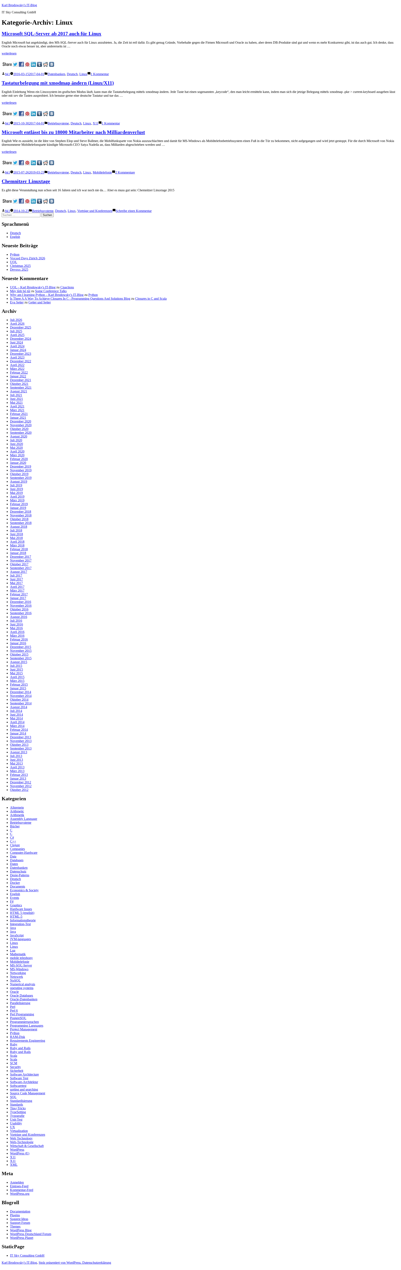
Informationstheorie (23, 920)
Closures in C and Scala (151, 298)
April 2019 (17, 496)
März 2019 (17, 500)
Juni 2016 (16, 624)
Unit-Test (16, 1119)
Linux (83, 74)
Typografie (17, 1116)
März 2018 (17, 545)
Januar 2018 (18, 553)
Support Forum (20, 1222)
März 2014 (17, 726)
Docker (15, 882)
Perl (12, 1007)
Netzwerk (16, 976)
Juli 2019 (16, 485)
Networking (18, 973)
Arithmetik (17, 815)
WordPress (17, 1149)
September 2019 (21, 478)
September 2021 (21, 387)
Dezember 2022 (20, 361)
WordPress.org (19, 1193)
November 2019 (21, 470)
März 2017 (17, 590)
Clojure (15, 845)
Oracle (14, 991)
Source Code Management (27, 1093)
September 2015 (21, 658)
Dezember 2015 (20, 647)
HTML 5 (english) (22, 913)
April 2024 (17, 346)
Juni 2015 (16, 669)
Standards (16, 1104)
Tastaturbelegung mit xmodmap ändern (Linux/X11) (58, 83)
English (15, 237)
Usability (16, 1123)
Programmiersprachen (24, 1022)
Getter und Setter (39, 302)
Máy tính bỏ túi (20, 291)
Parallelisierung (20, 1003)
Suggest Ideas (19, 1219)
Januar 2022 (18, 376)
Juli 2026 (16, 320)
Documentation (20, 1211)
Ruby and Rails (20, 1048)
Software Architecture (24, 1074)
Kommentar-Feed (21, 1190)
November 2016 (21, 605)
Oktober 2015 (19, 654)
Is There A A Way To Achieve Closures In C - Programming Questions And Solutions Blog (70, 298)
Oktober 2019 (19, 474)
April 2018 (17, 541)
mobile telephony (21, 958)
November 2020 (21, 425)
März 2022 (17, 368)
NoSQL (15, 980)
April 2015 (17, 677)
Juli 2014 (16, 711)
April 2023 (17, 357)
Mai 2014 (16, 718)
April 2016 (17, 632)
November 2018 (21, 515)
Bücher (15, 826)
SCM (13, 1063)
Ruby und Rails (20, 1052)
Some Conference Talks (51, 291)
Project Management (23, 1029)
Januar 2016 (18, 643)
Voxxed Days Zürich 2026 (27, 258)
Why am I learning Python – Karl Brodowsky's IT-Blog (47, 295)
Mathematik (18, 954)
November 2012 (21, 786)
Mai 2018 (16, 538)
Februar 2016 (19, 639)
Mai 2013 (16, 763)
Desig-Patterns (19, 875)
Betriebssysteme (58, 123)
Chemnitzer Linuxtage (26, 181)
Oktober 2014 (19, 699)
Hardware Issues (21, 909)
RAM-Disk (17, 1037)
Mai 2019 (16, 493)
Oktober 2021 (19, 384)
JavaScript (17, 935)
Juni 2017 (16, 579)
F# (12, 901)
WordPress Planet (21, 1238)
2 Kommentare (125, 172)
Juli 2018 (16, 530)
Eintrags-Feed (19, 1186)
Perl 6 (14, 1010)
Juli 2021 (16, 395)
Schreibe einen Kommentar (134, 211)
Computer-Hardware (23, 852)
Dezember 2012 (20, 782)
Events (14, 898)
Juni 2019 (16, 489)
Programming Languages (26, 1025)
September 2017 (21, 568)
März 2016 (17, 635)
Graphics (16, 905)
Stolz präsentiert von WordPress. (60, 1262)
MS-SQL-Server (21, 965)
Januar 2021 (18, 417)
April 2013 (17, 767)
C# (12, 837)
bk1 (7, 74)
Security (15, 1067)
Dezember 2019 (20, 466)
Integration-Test (20, 924)
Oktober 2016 (19, 609)
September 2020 (21, 432)
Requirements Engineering (27, 1040)
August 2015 (18, 662)
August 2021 (18, 391)
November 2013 (21, 741)
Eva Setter (17, 302)
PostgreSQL (18, 1018)
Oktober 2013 (19, 744)
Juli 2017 (16, 575)
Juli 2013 (16, 756)
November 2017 (21, 560)
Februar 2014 (19, 729)
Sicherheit (16, 1070)
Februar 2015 (19, 684)
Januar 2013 (18, 778)
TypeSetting (18, 1112)
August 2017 (18, 571)
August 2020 (18, 436)
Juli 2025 (16, 331)
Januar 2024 (18, 350)
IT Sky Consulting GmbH (27, 1255)
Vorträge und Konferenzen (94, 211)
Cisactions (67, 287)
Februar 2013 (19, 774)
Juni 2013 (16, 759)
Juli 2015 (16, 665)
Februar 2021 (19, 414)
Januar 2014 (18, 733)
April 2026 (17, 323)
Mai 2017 (16, 583)
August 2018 (18, 526)
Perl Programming (22, 1014)
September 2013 (21, 748)
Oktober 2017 (19, 564)
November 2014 (21, 696)
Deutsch (72, 74)
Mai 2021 (16, 402)
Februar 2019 (19, 504)
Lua (12, 950)
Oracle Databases (21, 995)
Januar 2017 (18, 598)
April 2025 (17, 335)
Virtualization (19, 1131)
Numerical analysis (22, 984)
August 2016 (18, 617)
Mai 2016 (16, 628)
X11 (95, 123)
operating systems (21, 988)
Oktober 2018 (19, 519)
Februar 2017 (19, 594)
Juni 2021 (16, 399)
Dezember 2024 (20, 338)
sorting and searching (24, 1089)
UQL (13, 262)
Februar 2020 (19, 459)
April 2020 (17, 451)
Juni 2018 (16, 534)
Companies (17, 849)
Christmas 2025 (20, 266)
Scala (13, 1055)
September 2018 (21, 523)
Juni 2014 (16, 714)
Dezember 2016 (20, 602)
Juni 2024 (16, 342)
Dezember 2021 (20, 380)
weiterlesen (9, 53)
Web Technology (21, 1138)
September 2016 (21, 613)
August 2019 (18, 481)
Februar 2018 (19, 549)
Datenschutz (18, 871)
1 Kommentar (100, 74)
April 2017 (17, 587)
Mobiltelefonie (102, 172)
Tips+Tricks (18, 1108)
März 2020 (17, 455)
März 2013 (17, 771)
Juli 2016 (16, 620)
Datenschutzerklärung (96, 1262)
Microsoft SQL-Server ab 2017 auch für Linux (51, 33)
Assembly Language (23, 819)
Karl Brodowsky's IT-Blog (19, 5)
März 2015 (17, 681)
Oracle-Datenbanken (23, 999)
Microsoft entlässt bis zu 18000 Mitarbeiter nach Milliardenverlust (73, 132)
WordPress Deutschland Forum (30, 1234)
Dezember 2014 (20, 692)
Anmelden (17, 1182)
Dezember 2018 (20, 511)
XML (14, 1164)
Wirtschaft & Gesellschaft (27, 1146)
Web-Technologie (21, 1142)
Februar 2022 (19, 372)
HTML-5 (16, 916)
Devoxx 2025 (19, 269)
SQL (13, 1097)
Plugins (15, 1215)
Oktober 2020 (19, 429)
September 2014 (21, 703)
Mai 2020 (16, 447)
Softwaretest (18, 1085)
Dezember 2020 (20, 421)
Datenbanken (56, 74)
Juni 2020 (16, 444)
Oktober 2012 (19, 790)
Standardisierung (21, 1101)
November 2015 (21, 650)
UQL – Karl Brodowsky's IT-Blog (33, 287)
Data (13, 856)
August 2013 (18, 752)
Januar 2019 (18, 508)
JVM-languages (20, 939)
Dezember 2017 (20, 556)
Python (14, 254)
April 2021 (17, 406)
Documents (17, 886)
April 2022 (17, 365)
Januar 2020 (18, 462)
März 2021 (17, 410)
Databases (16, 860)
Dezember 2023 (20, 353)
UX (12, 1127)
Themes (15, 1226)
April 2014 (17, 722)
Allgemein (17, 807)
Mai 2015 (16, 673)
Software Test (19, 1078)
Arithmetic (17, 811)
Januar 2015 (18, 688)
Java (13, 928)
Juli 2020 (16, 440)
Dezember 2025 (20, 327)
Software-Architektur (24, 1082)
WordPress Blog (21, 1230)
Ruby (13, 1044)
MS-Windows (19, 969)
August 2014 (18, 707)
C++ (13, 841)
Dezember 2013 (20, 737)
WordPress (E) (19, 1153)
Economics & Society (24, 890)
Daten (14, 864)
